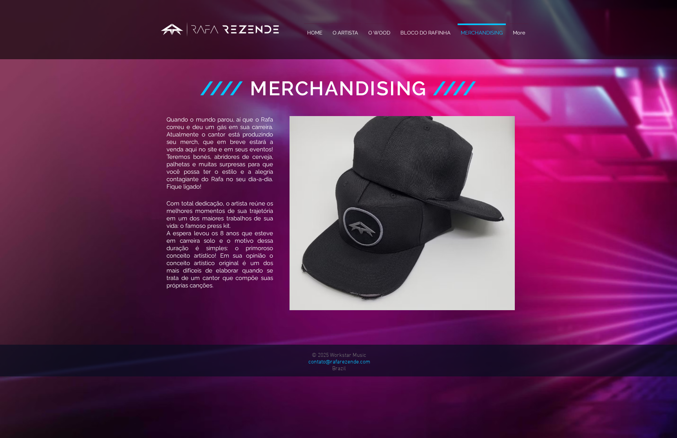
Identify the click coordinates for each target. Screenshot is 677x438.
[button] (402, 213)
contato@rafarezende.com (339, 362)
